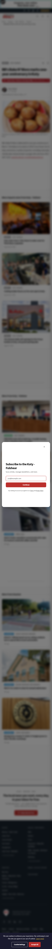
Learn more (40, 939)
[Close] (44, 447)
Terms (32, 490)
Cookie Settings (19, 945)
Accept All (34, 945)
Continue (26, 485)
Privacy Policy (39, 490)
